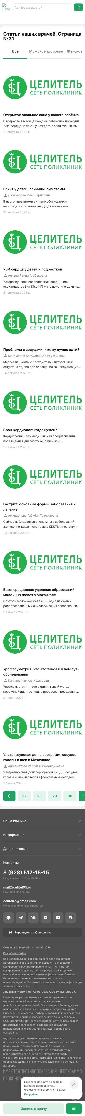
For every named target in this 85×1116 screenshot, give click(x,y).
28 (39, 796)
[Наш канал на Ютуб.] (58, 917)
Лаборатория (73, 18)
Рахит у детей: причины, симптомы (34, 189)
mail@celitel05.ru (17, 887)
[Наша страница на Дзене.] (46, 917)
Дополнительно (16, 849)
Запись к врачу (34, 1108)
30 (70, 796)
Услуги (27, 18)
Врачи (7, 18)
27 (24, 796)
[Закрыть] (74, 1084)
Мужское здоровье (46, 51)
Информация (13, 835)
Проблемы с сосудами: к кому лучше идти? (41, 349)
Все (15, 51)
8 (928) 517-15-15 (26, 872)
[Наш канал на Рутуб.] (70, 917)
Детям (47, 18)
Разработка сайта (14, 953)
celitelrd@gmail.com (19, 901)
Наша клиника (14, 821)
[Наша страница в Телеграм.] (21, 917)
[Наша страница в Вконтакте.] (33, 917)
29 (55, 796)
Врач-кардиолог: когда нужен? (30, 430)
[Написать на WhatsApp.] (8, 917)
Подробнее (31, 1094)
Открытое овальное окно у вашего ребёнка (41, 115)
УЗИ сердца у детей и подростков (32, 269)
